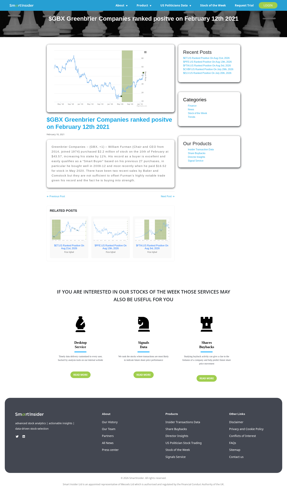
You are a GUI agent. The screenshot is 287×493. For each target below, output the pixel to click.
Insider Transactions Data (182, 422)
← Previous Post (56, 196)
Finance (192, 105)
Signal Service (195, 160)
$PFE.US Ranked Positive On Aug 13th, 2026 (207, 62)
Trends (191, 117)
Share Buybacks (196, 153)
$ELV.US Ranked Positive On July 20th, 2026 (207, 73)
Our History (110, 422)
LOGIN (268, 5)
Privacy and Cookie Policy (246, 429)
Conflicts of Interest (242, 436)
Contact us (236, 457)
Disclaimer (236, 422)
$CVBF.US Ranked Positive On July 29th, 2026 (208, 69)
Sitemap (234, 450)
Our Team (108, 429)
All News (107, 443)
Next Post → (168, 196)
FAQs (232, 443)
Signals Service (175, 457)
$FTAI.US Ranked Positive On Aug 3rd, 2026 (207, 65)
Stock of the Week (213, 5)
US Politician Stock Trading (183, 443)
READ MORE (80, 374)
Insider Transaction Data (201, 149)
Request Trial (244, 5)
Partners (108, 436)
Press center (110, 450)
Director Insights (196, 157)
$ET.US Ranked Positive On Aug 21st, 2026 (206, 58)
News (191, 109)
